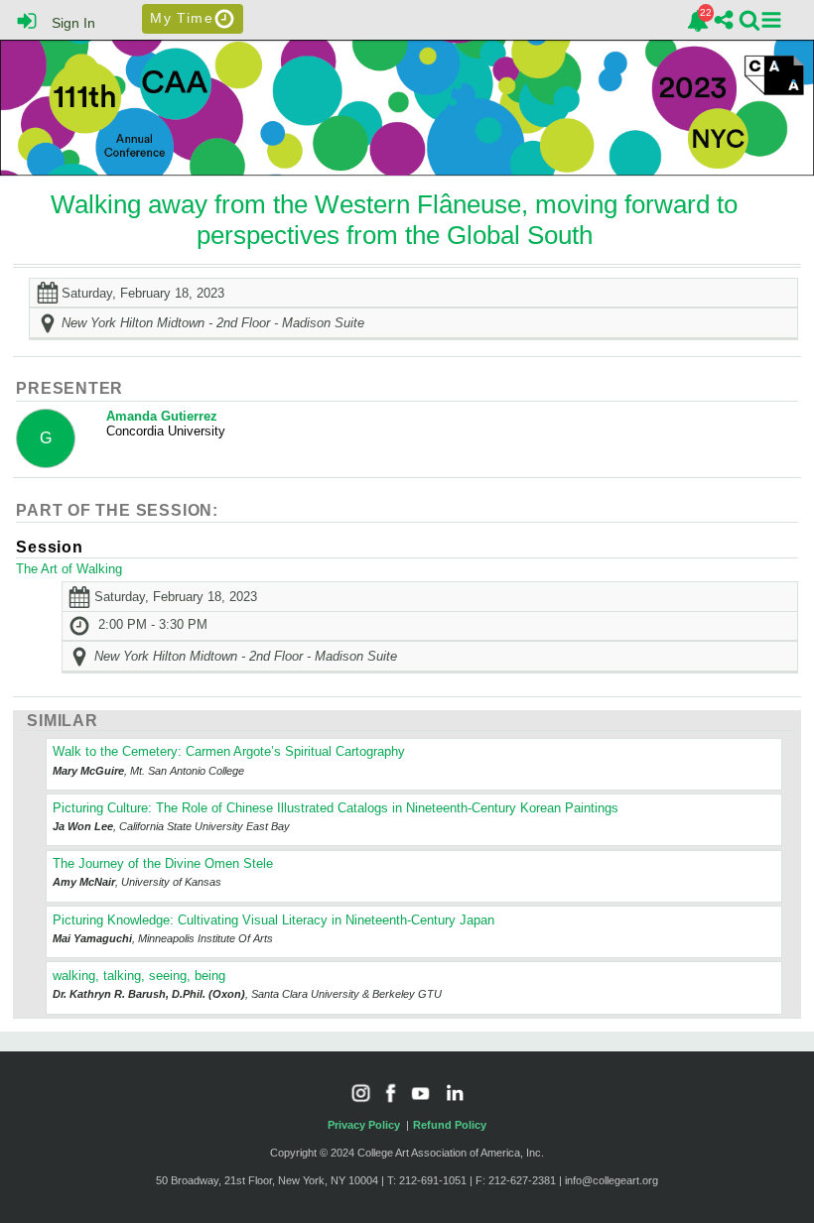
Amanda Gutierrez (161, 416)
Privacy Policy (364, 1125)
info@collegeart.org (611, 1180)
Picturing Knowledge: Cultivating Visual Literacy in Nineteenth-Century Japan (273, 920)
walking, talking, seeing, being (139, 975)
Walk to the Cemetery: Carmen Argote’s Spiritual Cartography (229, 751)
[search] (749, 19)
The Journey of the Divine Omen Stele (163, 863)
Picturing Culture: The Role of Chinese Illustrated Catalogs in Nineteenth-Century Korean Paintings (335, 807)
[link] (698, 21)
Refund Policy (449, 1125)
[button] (771, 20)
